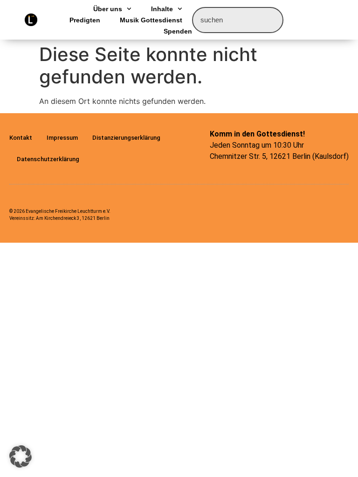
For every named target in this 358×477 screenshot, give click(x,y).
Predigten (84, 20)
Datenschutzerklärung (48, 159)
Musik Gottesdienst (151, 20)
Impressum (62, 137)
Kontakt (20, 137)
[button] (20, 456)
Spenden (178, 31)
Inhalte (162, 9)
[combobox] (237, 20)
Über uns (107, 9)
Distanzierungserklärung (126, 137)
